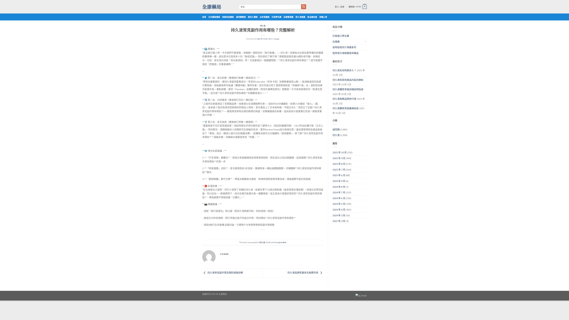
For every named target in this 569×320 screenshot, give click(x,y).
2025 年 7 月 (339, 169)
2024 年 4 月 (339, 209)
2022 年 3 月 (339, 221)
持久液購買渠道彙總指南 (346, 108)
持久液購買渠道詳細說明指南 (348, 89)
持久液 (262, 26)
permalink (282, 242)
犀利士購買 (253, 17)
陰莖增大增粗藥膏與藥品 (346, 53)
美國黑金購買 (228, 17)
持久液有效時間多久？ (344, 70)
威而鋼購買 (241, 17)
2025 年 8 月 (339, 163)
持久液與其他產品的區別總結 (348, 79)
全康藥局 (211, 6)
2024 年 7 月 (339, 192)
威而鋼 (336, 129)
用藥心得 (323, 17)
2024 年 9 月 (339, 181)
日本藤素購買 (214, 17)
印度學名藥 (276, 17)
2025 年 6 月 (339, 175)
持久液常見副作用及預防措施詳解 (225, 272)
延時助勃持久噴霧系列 (344, 47)
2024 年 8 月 (339, 186)
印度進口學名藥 (341, 35)
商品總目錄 (312, 17)
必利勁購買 (265, 17)
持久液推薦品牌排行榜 (344, 98)
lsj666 (276, 39)
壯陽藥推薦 (288, 17)
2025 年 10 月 (340, 152)
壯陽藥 (336, 41)
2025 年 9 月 (339, 158)
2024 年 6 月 (339, 198)
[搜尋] (303, 6)
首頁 (204, 17)
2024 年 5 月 (339, 203)
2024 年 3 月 (339, 215)
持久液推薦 (300, 17)
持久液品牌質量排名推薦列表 (303, 272)
